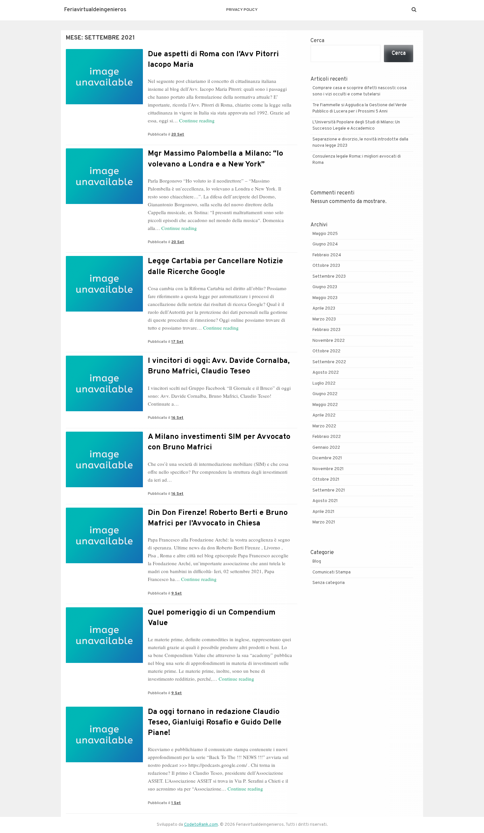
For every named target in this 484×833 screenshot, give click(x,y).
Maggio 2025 (325, 234)
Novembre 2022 (328, 340)
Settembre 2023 (329, 276)
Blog (316, 561)
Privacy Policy (241, 10)
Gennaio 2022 (326, 447)
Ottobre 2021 (325, 479)
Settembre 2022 (329, 362)
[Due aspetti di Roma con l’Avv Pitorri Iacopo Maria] (104, 103)
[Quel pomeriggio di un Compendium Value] (104, 661)
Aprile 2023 (323, 308)
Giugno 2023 (324, 287)
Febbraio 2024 (326, 255)
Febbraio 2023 (326, 330)
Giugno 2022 (324, 394)
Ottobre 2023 (326, 265)
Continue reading (197, 120)
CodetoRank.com (201, 824)
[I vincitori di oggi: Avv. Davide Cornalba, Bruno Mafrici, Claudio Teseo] (104, 410)
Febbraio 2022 (326, 437)
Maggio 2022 (325, 405)
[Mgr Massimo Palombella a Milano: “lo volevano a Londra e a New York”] (104, 202)
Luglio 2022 (324, 383)
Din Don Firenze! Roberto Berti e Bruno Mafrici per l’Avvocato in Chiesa (218, 518)
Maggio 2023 (324, 298)
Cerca (317, 41)
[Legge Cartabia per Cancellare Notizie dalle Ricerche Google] (104, 310)
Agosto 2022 (325, 372)
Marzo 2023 (324, 319)
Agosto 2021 (325, 501)
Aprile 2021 (323, 512)
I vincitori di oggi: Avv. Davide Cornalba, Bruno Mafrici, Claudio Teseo (219, 366)
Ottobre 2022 (326, 351)
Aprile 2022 (324, 415)
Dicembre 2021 (327, 458)
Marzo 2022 (324, 426)
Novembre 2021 (328, 469)
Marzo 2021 (323, 522)
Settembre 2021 (328, 490)
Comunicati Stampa (331, 572)
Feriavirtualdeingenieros (95, 9)
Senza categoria (328, 583)
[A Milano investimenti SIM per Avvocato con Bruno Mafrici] (104, 486)
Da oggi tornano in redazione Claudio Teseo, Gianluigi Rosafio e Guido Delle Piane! (215, 722)
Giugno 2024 (325, 244)
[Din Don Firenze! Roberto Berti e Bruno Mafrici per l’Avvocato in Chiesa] (104, 562)
